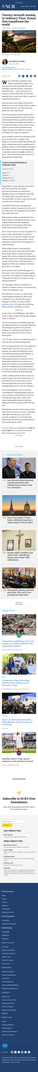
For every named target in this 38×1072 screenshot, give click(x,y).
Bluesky (12, 1052)
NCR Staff (5, 728)
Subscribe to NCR (8, 972)
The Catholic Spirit (17, 689)
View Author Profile (14, 63)
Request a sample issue (10, 988)
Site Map (33, 1057)
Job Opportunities (8, 1003)
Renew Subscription (9, 975)
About (4, 1021)
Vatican (4, 715)
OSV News (19, 650)
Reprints (5, 1013)
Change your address (9, 1010)
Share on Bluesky (19, 76)
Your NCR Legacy (8, 960)
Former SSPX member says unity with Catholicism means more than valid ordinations (20, 556)
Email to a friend (31, 76)
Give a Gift (5, 978)
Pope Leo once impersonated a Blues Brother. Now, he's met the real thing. (17, 722)
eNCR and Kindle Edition (10, 985)
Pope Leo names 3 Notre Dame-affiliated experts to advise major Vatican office (20, 520)
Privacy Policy (7, 1028)
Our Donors (6, 963)
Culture (4, 902)
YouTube (22, 1052)
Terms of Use (18, 1057)
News (3, 676)
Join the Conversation (8, 67)
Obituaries (5, 935)
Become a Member (8, 950)
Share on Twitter (27, 76)
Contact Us (5, 996)
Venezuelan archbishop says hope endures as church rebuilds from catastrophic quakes (18, 643)
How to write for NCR (9, 1000)
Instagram (25, 1052)
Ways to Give (6, 957)
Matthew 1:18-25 (8, 304)
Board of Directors (8, 1035)
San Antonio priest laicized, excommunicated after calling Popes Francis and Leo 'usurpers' (20, 484)
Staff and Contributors (9, 1031)
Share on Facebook (23, 76)
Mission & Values (8, 1025)
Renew (27, 6)
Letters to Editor (7, 1007)
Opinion (5, 906)
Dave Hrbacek (6, 689)
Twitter (15, 1052)
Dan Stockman (6, 765)
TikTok (29, 1052)
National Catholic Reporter (5, 1046)
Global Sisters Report (9, 924)
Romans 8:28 (24, 349)
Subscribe (33, 6)
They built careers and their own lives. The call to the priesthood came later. (20, 592)
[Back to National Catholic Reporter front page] (10, 6)
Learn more (28, 69)
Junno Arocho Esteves (9, 650)
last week (11, 299)
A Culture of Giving (8, 953)
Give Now (5, 947)
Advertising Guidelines (8, 1057)
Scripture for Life (19, 28)
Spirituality (6, 28)
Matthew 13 (19, 294)
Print (35, 76)
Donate (23, 6)
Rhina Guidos (15, 765)
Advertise (5, 939)
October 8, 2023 (7, 169)
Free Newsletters (8, 982)
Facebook (19, 1052)
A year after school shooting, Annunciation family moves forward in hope (16, 682)
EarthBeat (5, 920)
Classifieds (5, 932)
